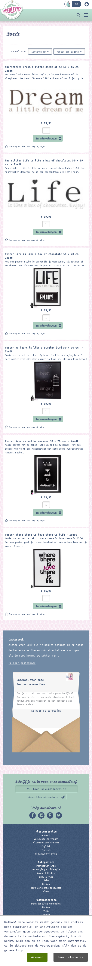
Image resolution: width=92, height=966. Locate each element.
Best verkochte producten (46, 888)
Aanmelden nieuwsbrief (44, 797)
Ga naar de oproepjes (46, 710)
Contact (46, 850)
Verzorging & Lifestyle (46, 869)
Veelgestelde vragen (46, 839)
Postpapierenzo (46, 899)
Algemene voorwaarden (46, 842)
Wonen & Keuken (46, 873)
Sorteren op (39, 51)
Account (46, 835)
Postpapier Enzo (46, 866)
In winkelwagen (46, 138)
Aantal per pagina (68, 51)
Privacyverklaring (46, 853)
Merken (46, 884)
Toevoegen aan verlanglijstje (27, 146)
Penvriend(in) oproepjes (46, 903)
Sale (46, 880)
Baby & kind (46, 876)
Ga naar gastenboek (22, 662)
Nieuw (46, 891)
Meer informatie (70, 957)
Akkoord (37, 957)
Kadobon (46, 914)
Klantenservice (46, 831)
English (46, 846)
